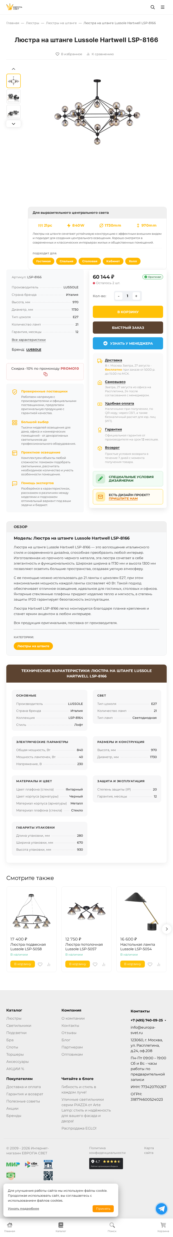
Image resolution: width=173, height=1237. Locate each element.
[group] (97, 112)
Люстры (14, 1018)
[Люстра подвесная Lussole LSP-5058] (31, 911)
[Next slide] (13, 123)
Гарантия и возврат (24, 1094)
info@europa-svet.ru (143, 1030)
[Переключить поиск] (153, 7)
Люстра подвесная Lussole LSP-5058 (28, 946)
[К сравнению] (48, 964)
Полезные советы (23, 1101)
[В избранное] (40, 964)
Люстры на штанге (33, 646)
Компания (71, 1010)
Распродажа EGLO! (78, 1128)
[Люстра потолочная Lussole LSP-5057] (86, 911)
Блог (66, 1040)
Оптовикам (72, 1054)
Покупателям (19, 1079)
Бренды (13, 1116)
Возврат (112, 447)
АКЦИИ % (15, 1069)
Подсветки (16, 1033)
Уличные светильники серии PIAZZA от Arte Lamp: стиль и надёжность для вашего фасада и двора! (86, 1110)
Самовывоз (115, 382)
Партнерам (72, 1047)
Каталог (14, 1010)
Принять (103, 1209)
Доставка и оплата (23, 1087)
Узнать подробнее (23, 1209)
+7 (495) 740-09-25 (147, 1020)
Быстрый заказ (128, 328)
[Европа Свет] (14, 7)
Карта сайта (149, 1150)
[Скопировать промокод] (45, 374)
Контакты (70, 1025)
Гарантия (113, 429)
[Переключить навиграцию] (163, 7)
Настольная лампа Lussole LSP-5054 (137, 946)
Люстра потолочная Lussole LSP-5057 (84, 946)
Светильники (18, 1025)
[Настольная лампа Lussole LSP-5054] (141, 911)
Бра (10, 1040)
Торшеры (15, 1054)
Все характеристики (29, 340)
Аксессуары (17, 1061)
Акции (12, 1108)
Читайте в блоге (77, 1079)
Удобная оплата (119, 403)
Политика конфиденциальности (107, 1150)
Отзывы (69, 1033)
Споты (12, 1047)
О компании (73, 1018)
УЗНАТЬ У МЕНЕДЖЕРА (131, 343)
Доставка (113, 360)
